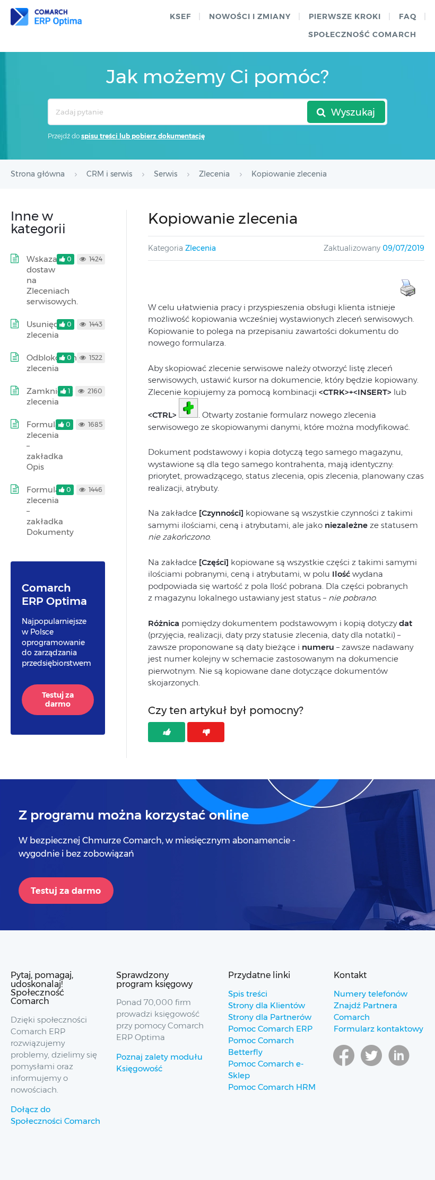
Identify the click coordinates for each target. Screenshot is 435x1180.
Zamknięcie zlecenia (50, 396)
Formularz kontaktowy (378, 1029)
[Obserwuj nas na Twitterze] (371, 1065)
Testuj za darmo (58, 699)
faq (407, 16)
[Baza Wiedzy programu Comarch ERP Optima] (46, 17)
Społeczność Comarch (362, 34)
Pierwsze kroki (345, 16)
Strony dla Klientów (266, 1005)
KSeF (180, 16)
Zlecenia (200, 248)
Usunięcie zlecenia (46, 329)
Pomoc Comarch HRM (272, 1087)
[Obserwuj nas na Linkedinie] (399, 1065)
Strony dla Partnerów (269, 1017)
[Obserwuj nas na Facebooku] (343, 1065)
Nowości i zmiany (250, 16)
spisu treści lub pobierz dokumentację (143, 136)
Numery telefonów (370, 994)
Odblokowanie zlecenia (55, 363)
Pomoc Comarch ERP (270, 1029)
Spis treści (247, 994)
